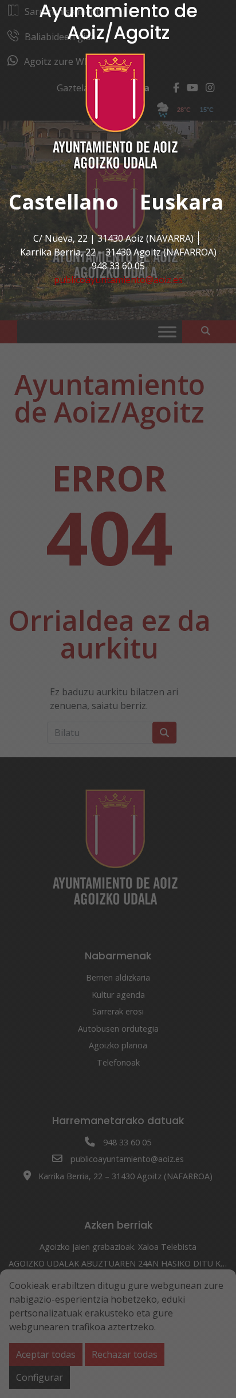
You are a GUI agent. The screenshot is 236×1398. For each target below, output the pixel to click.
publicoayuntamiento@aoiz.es (118, 279)
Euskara (181, 202)
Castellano (64, 202)
